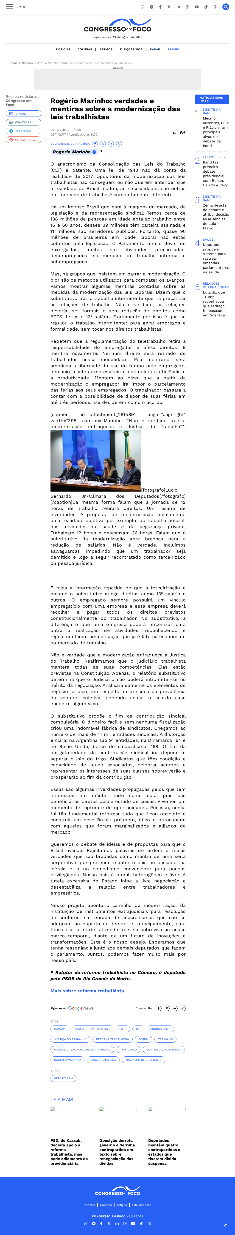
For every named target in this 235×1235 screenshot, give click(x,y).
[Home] (117, 25)
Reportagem (63, 1078)
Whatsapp (23, 122)
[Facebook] (160, 7)
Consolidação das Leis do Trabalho (82, 1049)
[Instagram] (187, 7)
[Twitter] (169, 7)
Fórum (143, 1039)
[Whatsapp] (142, 7)
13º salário (128, 1049)
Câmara (60, 1029)
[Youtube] (197, 7)
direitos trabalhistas (92, 1029)
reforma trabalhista (112, 1039)
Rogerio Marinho (72, 152)
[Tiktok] (206, 7)
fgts (122, 1029)
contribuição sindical (163, 1049)
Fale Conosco (141, 1205)
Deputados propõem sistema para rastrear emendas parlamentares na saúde (216, 258)
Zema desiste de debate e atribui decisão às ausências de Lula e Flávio (216, 216)
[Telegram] (152, 7)
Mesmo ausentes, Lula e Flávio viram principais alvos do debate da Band (216, 132)
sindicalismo (160, 1029)
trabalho (165, 1039)
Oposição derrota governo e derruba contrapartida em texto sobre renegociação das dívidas (117, 1152)
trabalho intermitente (144, 1059)
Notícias (63, 49)
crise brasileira (103, 1059)
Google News (26, 139)
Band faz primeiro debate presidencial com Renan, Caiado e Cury (215, 173)
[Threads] (215, 7)
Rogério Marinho (67, 1059)
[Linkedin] (178, 7)
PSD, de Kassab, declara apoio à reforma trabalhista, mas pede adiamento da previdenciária (69, 1152)
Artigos (105, 49)
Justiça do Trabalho (70, 1039)
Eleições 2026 (131, 49)
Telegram (23, 131)
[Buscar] (225, 6)
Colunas (85, 49)
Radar (155, 49)
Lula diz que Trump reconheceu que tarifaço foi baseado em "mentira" (214, 303)
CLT (138, 1029)
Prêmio (173, 49)
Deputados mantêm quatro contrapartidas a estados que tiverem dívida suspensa (164, 1152)
